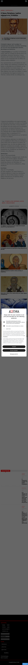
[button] (14, 329)
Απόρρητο (25, 663)
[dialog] (14, 332)
